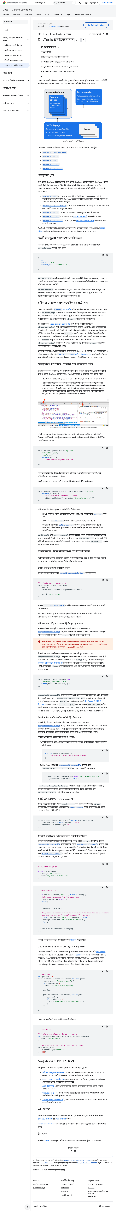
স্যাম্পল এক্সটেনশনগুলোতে (52, 1100)
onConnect (100, 952)
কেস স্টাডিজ (65, 1188)
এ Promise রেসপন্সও (74, 354)
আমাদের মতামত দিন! (46, 1124)
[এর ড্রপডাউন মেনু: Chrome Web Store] (91, 14)
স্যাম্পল (46, 1140)
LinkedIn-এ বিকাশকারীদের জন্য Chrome (98, 1192)
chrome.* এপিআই (45, 1119)
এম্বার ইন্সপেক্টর (48, 1086)
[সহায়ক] (103, 34)
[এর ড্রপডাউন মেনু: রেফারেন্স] (62, 14)
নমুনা (68, 15)
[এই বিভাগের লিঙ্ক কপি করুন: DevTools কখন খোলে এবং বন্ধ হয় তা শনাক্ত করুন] (87, 947)
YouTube (91, 1188)
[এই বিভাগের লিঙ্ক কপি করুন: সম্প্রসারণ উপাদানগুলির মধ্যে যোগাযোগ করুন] (92, 551)
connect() (78, 955)
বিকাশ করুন (28, 15)
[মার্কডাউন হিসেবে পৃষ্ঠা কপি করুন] (84, 40)
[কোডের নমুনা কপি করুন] (107, 255)
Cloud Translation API (52, 26)
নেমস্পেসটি (62, 309)
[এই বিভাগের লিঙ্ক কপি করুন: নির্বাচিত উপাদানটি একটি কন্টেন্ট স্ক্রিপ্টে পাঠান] (83, 717)
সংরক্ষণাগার (65, 1191)
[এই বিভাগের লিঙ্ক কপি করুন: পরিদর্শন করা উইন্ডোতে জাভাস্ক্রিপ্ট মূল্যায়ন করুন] (86, 623)
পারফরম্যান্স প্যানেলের (85, 221)
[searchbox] (15, 22)
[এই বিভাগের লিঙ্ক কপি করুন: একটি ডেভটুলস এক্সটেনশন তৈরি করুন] (84, 238)
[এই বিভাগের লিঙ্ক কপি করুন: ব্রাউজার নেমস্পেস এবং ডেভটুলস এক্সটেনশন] (90, 303)
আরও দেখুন (39, 3)
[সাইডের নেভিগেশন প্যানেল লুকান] (27, 1207)
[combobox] (64, 3)
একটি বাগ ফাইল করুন (40, 1184)
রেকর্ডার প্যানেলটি (80, 217)
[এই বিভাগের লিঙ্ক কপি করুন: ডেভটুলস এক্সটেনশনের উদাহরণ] (76, 1061)
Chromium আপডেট (68, 1184)
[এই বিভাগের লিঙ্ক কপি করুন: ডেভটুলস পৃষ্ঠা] (56, 175)
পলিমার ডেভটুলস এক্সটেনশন (53, 1072)
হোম (39, 34)
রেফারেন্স (56, 15)
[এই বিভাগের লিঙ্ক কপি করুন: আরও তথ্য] (52, 1109)
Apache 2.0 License (46, 1163)
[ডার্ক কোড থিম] (103, 255)
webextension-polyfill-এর (60, 324)
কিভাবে (38, 15)
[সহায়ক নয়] (107, 34)
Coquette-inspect (49, 1093)
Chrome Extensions (22, 9)
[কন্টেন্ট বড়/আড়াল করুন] (58, 47)
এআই (47, 15)
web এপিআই (61, 1119)
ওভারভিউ (6, 15)
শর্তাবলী (35, 1206)
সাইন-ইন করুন (107, 3)
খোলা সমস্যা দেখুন (39, 1188)
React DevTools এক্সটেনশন (53, 1079)
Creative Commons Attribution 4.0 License (77, 1160)
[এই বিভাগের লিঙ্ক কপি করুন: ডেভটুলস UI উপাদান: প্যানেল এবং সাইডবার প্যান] (95, 364)
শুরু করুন (16, 15)
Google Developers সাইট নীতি (87, 1163)
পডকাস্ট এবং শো (66, 1195)
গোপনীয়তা (43, 1206)
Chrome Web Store (81, 15)
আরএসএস (91, 1197)
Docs (5, 9)
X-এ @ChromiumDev (96, 1184)
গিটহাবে (73, 940)
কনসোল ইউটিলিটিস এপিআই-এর (50, 663)
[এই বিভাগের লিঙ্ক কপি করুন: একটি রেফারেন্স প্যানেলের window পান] (77, 799)
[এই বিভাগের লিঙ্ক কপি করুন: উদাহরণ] (49, 1134)
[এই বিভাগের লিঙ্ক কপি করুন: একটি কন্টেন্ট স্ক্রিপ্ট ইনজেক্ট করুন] (72, 568)
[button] (13, 39)
